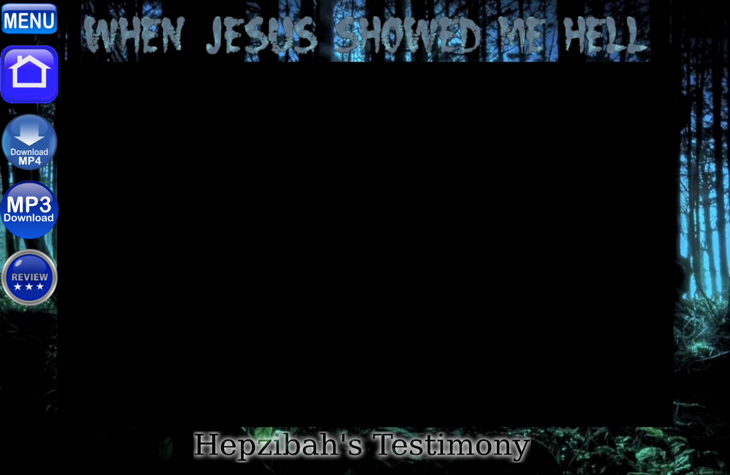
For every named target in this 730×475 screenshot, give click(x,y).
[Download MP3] (29, 236)
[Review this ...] (29, 304)
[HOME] (29, 101)
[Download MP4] (29, 168)
